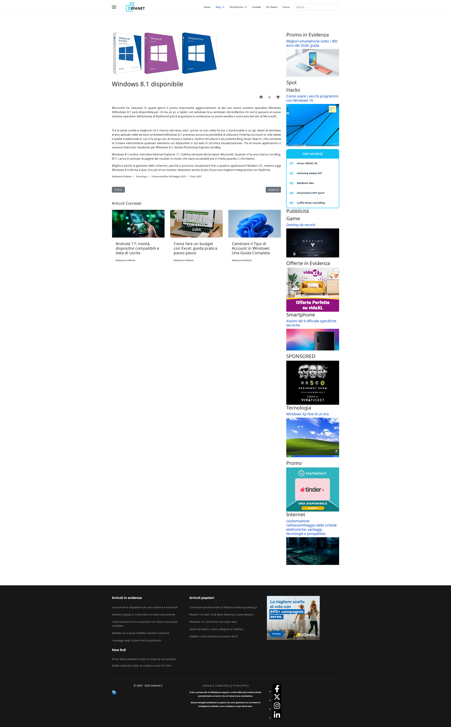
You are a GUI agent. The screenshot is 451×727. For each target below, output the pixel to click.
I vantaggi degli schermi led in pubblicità (136, 640)
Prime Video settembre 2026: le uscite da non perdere (144, 659)
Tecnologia (141, 176)
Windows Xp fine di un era (307, 414)
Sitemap (207, 685)
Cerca (286, 7)
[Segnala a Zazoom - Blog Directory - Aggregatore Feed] (148, 692)
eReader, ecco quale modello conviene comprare (140, 633)
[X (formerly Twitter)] (270, 97)
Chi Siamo (271, 7)
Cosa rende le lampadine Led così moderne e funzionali (145, 607)
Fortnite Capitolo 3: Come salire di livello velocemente (143, 614)
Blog (218, 7)
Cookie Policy (222, 685)
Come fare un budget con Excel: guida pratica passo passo (195, 248)
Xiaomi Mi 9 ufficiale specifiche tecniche (311, 323)
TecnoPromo (236, 7)
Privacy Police (241, 685)
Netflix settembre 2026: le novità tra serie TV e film (141, 665)
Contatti (256, 7)
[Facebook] (261, 97)
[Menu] (114, 7)
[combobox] (316, 7)
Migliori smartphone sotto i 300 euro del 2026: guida (311, 43)
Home (207, 7)
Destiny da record (300, 224)
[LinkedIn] (278, 97)
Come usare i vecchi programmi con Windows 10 (312, 98)
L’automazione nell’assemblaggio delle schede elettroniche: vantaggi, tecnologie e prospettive (311, 527)
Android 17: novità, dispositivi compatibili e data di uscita (137, 248)
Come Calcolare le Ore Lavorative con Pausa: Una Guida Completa (144, 623)
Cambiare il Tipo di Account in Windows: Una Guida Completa (251, 248)
